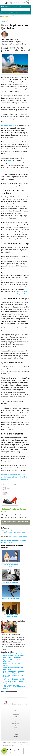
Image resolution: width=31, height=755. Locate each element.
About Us (15, 712)
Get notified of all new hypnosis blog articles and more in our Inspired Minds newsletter (14, 477)
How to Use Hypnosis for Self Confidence (13, 676)
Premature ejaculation (8, 126)
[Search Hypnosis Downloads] (28, 10)
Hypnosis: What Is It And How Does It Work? (13, 660)
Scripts (15, 719)
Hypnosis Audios (15, 716)
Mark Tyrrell (12, 536)
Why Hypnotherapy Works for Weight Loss (13, 668)
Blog (15, 721)
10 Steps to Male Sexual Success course (13, 510)
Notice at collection (8, 753)
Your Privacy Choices (14, 750)
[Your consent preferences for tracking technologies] (28, 752)
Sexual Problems (22, 536)
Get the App (15, 736)
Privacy (15, 729)
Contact (15, 727)
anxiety (10, 160)
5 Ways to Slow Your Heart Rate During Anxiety (13, 682)
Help (15, 725)
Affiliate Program (15, 723)
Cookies (15, 732)
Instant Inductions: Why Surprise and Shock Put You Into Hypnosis (14, 686)
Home (15, 710)
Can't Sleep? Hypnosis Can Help (14, 679)
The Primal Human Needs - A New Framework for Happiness (13, 654)
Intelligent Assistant (12, 13)
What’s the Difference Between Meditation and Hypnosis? (13, 672)
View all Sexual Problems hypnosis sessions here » (13, 541)
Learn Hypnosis (15, 714)
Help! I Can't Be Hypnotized (12, 658)
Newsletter (15, 734)
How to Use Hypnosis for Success (11, 664)
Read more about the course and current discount (15, 522)
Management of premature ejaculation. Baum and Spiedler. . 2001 (16, 531)
